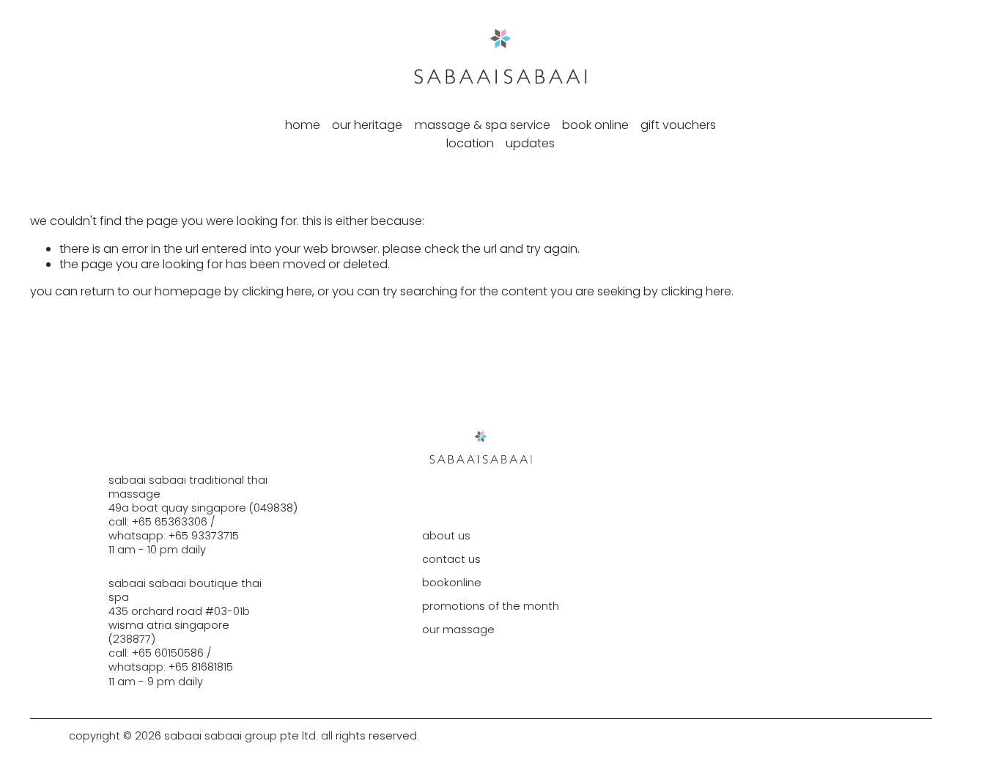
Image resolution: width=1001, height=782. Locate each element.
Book (435, 583)
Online (465, 583)
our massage (458, 630)
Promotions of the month (490, 606)
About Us (446, 536)
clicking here (277, 291)
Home (302, 125)
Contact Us (451, 560)
